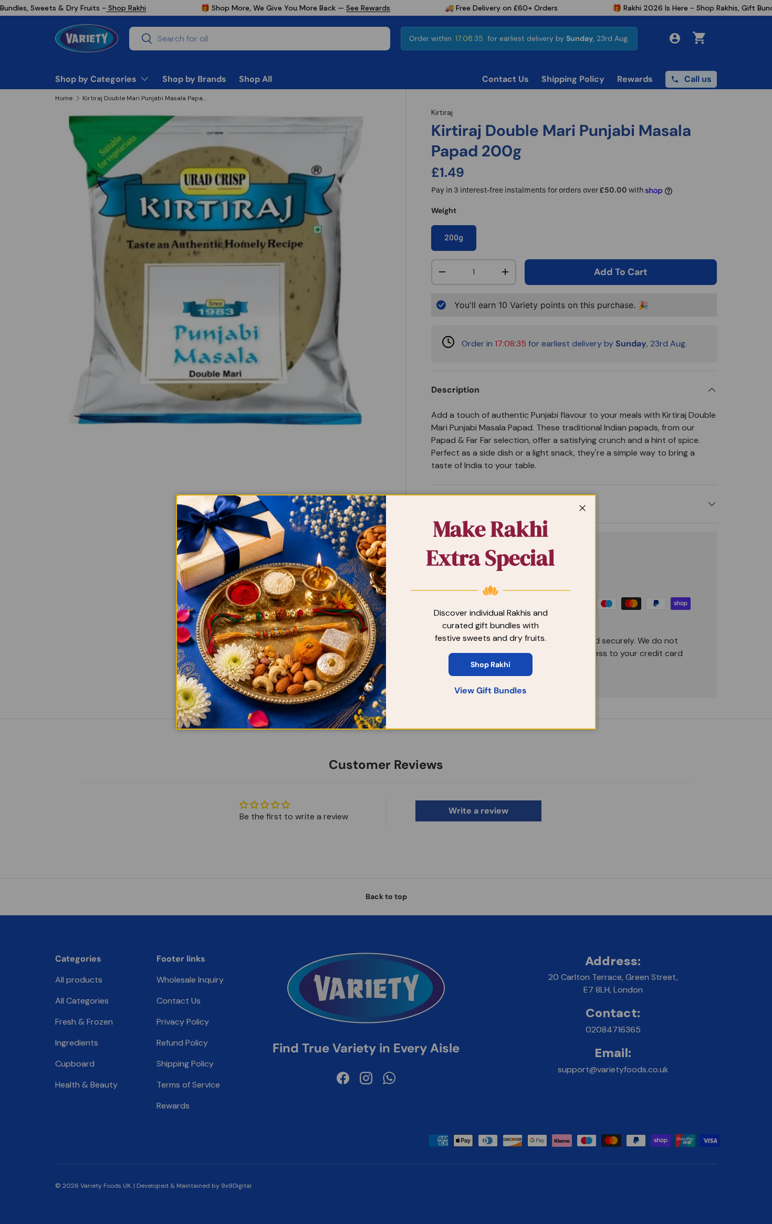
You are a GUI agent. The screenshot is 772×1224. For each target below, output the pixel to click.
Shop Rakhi (490, 664)
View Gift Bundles (490, 690)
